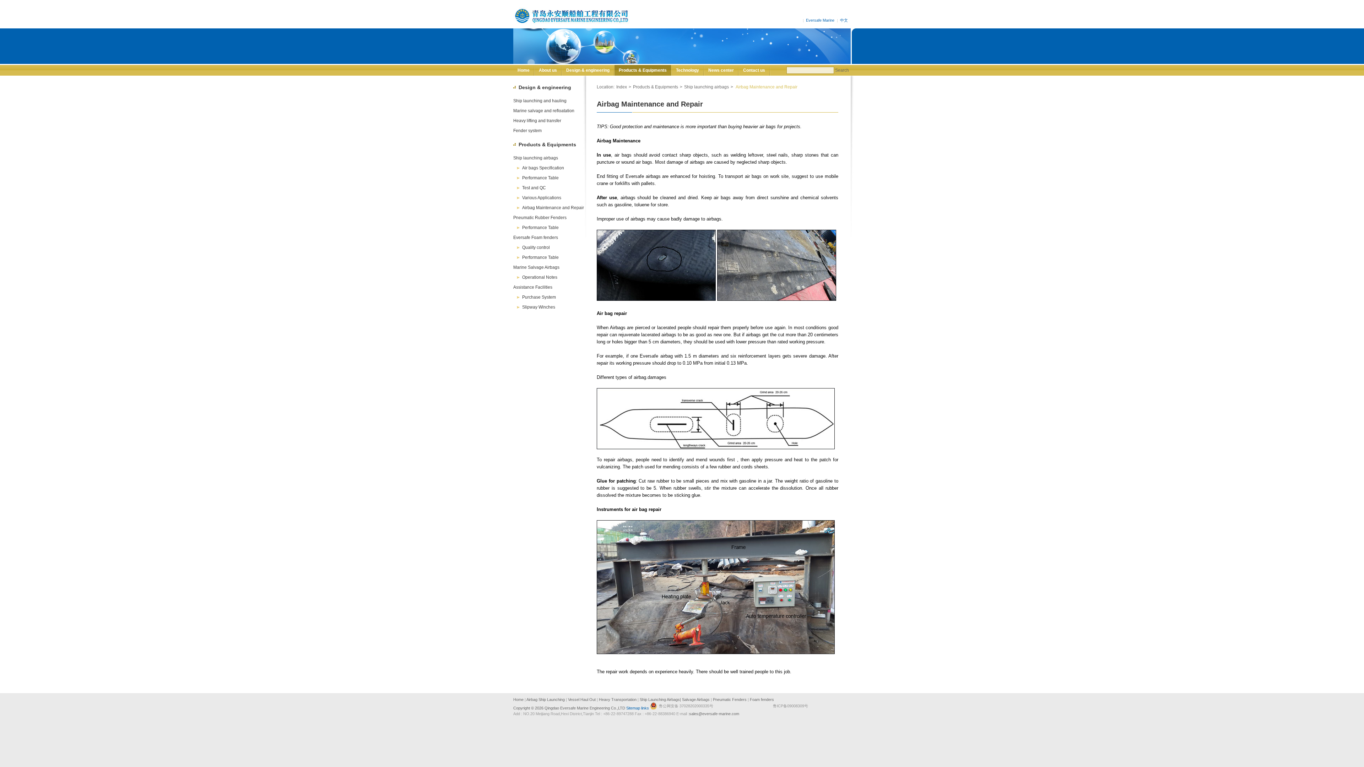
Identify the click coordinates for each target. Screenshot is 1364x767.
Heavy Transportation (618, 699)
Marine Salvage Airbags (536, 267)
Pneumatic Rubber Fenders (540, 217)
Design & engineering (588, 70)
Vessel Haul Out (582, 699)
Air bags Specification (543, 167)
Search (842, 70)
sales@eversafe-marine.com (714, 714)
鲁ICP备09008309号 (790, 706)
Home (524, 70)
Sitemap (633, 708)
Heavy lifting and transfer (537, 120)
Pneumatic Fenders (730, 699)
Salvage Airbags (695, 699)
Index (621, 87)
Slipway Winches (538, 307)
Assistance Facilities (532, 287)
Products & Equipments (643, 70)
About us (548, 70)
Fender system (527, 130)
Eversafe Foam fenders (535, 237)
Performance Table (540, 177)
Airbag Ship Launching (546, 699)
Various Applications (541, 197)
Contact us (754, 70)
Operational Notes (539, 277)
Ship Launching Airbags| (660, 699)
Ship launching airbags (535, 158)
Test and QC (534, 187)
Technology (687, 70)
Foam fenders (762, 699)
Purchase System (539, 297)
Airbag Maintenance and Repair (553, 207)
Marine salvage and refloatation (543, 110)
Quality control (536, 247)
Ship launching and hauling (540, 100)
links (645, 708)
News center (721, 70)
